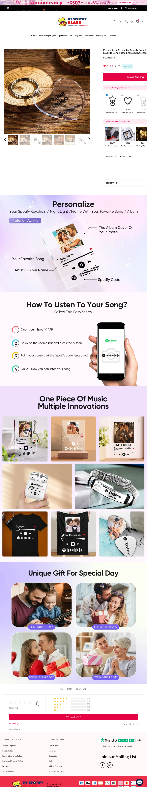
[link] (47, 35)
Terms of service (8, 771)
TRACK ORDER (113, 8)
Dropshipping (7, 766)
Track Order (53, 745)
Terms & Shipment (9, 745)
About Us (52, 751)
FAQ (50, 761)
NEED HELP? (132, 8)
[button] (117, 21)
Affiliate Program (55, 766)
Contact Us (53, 756)
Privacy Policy (7, 751)
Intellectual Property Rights (12, 761)
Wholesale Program (56, 771)
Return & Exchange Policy (12, 756)
